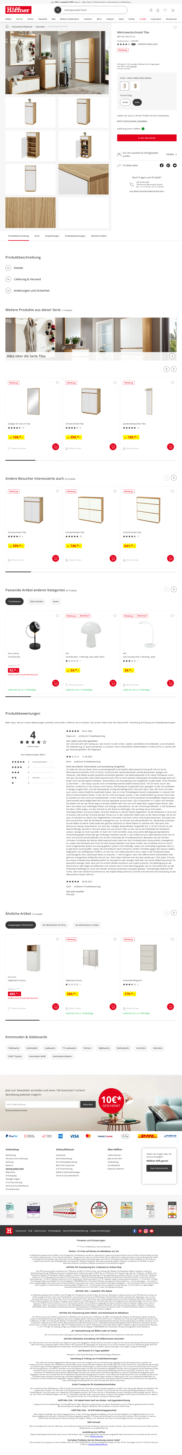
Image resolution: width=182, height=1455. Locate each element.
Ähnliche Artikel (98, 236)
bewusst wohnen (116, 1168)
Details (18, 268)
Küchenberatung (64, 1158)
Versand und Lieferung (17, 1158)
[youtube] (151, 1231)
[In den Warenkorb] (55, 446)
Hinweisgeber (54, 1230)
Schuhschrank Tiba (72, 379)
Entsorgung (11, 1175)
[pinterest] (140, 1231)
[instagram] (146, 1231)
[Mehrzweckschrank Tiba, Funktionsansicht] (30, 112)
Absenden (88, 1104)
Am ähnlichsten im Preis (54, 925)
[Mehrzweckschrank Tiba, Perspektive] (83, 112)
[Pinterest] (168, 165)
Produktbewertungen (75, 236)
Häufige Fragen (13, 1179)
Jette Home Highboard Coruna (20, 936)
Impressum (20, 1230)
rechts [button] (125, 102)
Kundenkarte (114, 1165)
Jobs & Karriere (115, 1158)
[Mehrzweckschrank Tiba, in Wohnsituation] (57, 62)
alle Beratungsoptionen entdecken (146, 191)
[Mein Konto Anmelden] (158, 10)
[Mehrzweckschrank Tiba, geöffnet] (30, 145)
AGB (30, 1230)
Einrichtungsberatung (66, 1162)
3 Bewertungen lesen (148, 44)
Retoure (9, 1165)
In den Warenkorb (147, 138)
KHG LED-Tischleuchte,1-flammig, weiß (139, 612)
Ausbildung (113, 1162)
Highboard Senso (71, 936)
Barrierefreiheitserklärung (75, 1230)
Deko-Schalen (36, 601)
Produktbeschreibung (18, 236)
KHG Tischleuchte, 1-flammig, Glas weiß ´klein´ (85, 612)
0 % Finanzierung (14, 1182)
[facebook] (134, 1231)
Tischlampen (14, 601)
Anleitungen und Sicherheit (32, 290)
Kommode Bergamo (130, 936)
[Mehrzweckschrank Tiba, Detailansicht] (83, 179)
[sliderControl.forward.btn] (174, 478)
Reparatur (10, 1172)
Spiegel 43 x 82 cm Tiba (17, 379)
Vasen (56, 601)
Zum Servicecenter (159, 1168)
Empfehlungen (52, 236)
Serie (37, 236)
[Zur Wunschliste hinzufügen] (175, 27)
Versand (133, 66)
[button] (135, 86)
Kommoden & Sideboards (26, 1036)
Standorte (60, 1155)
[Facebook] (162, 165)
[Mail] (175, 165)
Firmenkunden (13, 1189)
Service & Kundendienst (17, 1185)
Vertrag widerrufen (15, 1168)
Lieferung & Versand (27, 279)
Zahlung (10, 1162)
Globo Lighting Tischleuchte (19, 612)
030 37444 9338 (142, 182)
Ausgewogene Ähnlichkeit (20, 925)
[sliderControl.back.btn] (166, 478)
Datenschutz (40, 1230)
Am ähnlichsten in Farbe (87, 925)
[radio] (33, 761)
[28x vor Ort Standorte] (151, 10)
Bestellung (11, 1155)
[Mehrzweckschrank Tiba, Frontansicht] (30, 179)
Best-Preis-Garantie (65, 1165)
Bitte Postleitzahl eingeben (132, 121)
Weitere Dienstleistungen (68, 1172)
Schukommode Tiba (72, 488)
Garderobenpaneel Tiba (132, 379)
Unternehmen (114, 1155)
